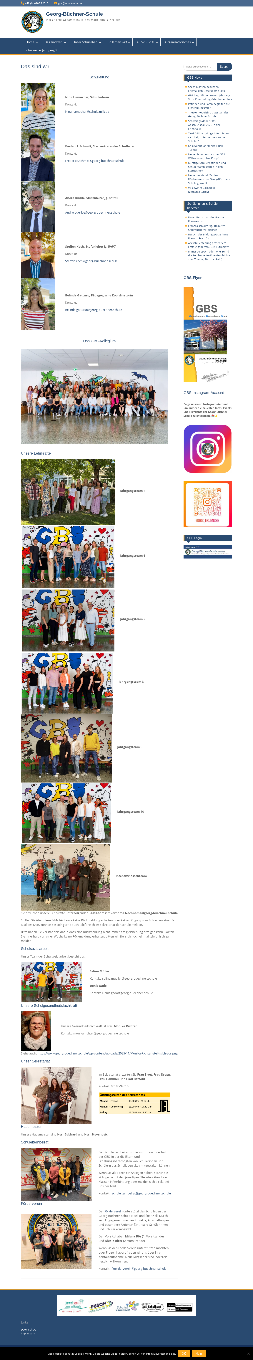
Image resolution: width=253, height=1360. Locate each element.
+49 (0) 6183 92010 (36, 3)
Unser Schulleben (85, 42)
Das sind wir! (53, 42)
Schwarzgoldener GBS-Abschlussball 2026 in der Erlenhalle (204, 125)
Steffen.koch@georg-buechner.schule (91, 261)
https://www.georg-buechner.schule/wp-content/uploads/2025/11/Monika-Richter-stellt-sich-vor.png (108, 1053)
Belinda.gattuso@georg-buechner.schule (93, 310)
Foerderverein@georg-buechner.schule (139, 1269)
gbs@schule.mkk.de (70, 3)
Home (30, 42)
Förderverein (113, 1211)
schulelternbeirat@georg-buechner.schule (141, 1193)
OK (184, 1353)
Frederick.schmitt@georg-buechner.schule (94, 161)
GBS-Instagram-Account (204, 393)
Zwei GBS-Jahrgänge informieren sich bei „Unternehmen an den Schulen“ (208, 137)
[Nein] (248, 1353)
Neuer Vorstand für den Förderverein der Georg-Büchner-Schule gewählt (209, 179)
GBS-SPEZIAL (146, 42)
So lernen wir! (117, 42)
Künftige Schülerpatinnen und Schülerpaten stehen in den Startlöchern (207, 166)
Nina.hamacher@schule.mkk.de (87, 112)
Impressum (28, 1333)
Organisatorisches (178, 42)
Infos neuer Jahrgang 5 (41, 50)
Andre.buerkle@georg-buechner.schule (92, 212)
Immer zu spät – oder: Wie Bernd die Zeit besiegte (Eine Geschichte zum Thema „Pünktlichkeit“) (209, 255)
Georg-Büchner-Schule (74, 14)
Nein (199, 1353)
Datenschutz (28, 1329)
